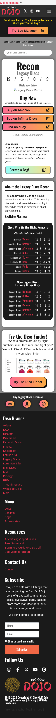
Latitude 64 (10, 455)
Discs (6, 41)
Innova (7, 446)
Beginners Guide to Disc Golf (23, 547)
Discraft (8, 434)
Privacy (32, 700)
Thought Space (12, 484)
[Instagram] (31, 11)
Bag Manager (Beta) (17, 551)
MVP (6, 472)
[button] (49, 11)
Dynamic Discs (12, 442)
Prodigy (8, 476)
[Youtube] (37, 11)
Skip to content (9, 2)
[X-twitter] (26, 669)
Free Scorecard (14, 543)
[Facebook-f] (17, 669)
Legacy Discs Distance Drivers (33, 41)
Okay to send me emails (20, 641)
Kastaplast (9, 450)
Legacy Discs (15, 41)
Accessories (12, 521)
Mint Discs (10, 467)
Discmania (9, 438)
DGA (6, 429)
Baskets (10, 512)
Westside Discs (12, 488)
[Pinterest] (44, 669)
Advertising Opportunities (20, 539)
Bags (8, 517)
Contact (9, 569)
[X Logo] (25, 11)
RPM (6, 480)
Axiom (7, 425)
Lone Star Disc (12, 463)
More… (7, 493)
